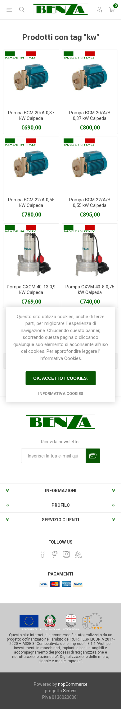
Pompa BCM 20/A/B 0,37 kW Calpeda (89, 115)
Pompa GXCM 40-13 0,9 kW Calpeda (31, 289)
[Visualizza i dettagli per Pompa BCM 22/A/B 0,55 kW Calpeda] (90, 164)
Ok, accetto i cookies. (60, 378)
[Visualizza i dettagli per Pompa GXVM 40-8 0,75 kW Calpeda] (90, 251)
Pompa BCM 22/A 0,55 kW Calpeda (31, 202)
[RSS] (78, 554)
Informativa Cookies (60, 393)
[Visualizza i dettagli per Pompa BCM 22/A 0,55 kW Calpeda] (31, 164)
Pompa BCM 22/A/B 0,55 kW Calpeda (89, 202)
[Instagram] (66, 554)
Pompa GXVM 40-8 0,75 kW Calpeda (89, 289)
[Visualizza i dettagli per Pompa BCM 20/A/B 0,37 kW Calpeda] (90, 77)
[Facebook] (43, 554)
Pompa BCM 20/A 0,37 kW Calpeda (31, 115)
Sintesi (69, 690)
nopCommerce (72, 684)
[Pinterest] (55, 554)
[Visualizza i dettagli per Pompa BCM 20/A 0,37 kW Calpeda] (31, 77)
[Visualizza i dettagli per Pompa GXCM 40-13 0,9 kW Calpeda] (31, 251)
